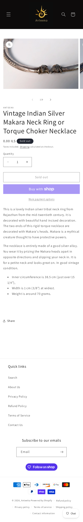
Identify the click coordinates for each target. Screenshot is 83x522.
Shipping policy (64, 507)
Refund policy (63, 500)
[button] (8, 14)
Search (12, 377)
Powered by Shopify (41, 500)
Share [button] (11, 321)
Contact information (43, 513)
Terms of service (43, 507)
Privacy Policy (17, 396)
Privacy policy (22, 507)
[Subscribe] (61, 452)
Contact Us (15, 425)
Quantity (8, 153)
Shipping (24, 146)
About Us (14, 387)
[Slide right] (50, 99)
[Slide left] (32, 99)
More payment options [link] (42, 199)
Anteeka (25, 500)
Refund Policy (17, 406)
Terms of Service (19, 415)
